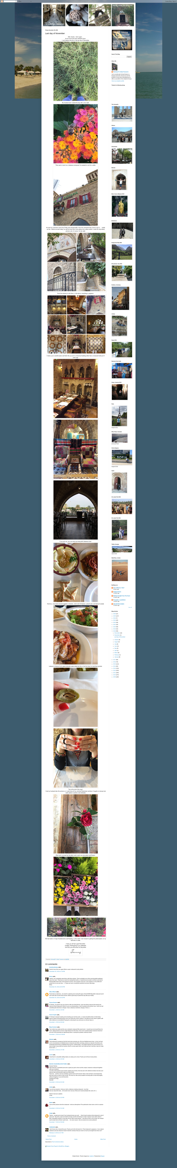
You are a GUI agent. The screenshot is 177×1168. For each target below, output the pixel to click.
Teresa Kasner (53, 1002)
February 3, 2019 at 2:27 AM (56, 1132)
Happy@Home (117, 591)
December (117, 633)
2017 (114, 659)
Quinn (50, 1102)
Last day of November (119, 637)
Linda (50, 1087)
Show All (130, 607)
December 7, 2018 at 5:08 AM (56, 1122)
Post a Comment (51, 1136)
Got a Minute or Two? (118, 587)
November (117, 635)
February (116, 655)
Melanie (51, 1039)
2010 (114, 674)
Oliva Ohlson (52, 991)
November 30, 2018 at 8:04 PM (57, 987)
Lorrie (50, 1054)
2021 (114, 624)
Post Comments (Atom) (58, 1142)
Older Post (103, 1139)
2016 (114, 662)
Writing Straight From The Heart (121, 596)
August (116, 642)
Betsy (50, 976)
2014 (114, 666)
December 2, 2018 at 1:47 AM (56, 1049)
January (116, 657)
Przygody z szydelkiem (119, 600)
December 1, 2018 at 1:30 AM (56, 1010)
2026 (114, 613)
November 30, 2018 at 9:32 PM (57, 997)
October (116, 639)
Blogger (102, 1156)
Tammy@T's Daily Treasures (121, 71)
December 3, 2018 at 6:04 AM (56, 1082)
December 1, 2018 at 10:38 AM (57, 1034)
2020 (114, 626)
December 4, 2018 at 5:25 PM (56, 1097)
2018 (114, 631)
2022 (114, 622)
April (115, 650)
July (115, 644)
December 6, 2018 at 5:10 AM (56, 1108)
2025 (114, 616)
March (116, 652)
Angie (50, 1113)
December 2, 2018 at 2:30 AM (56, 1059)
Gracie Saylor (53, 1014)
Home (75, 1139)
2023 (114, 620)
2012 (114, 670)
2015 (114, 664)
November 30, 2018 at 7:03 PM (57, 971)
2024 (114, 618)
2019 (114, 629)
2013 (114, 668)
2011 (114, 672)
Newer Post (48, 1139)
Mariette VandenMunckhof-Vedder (58, 1064)
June (115, 646)
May (115, 648)
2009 (114, 677)
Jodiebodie (52, 1127)
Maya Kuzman (53, 1027)
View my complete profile (118, 81)
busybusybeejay (53, 967)
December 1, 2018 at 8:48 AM (56, 1022)
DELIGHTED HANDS (118, 604)
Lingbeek (91, 1156)
